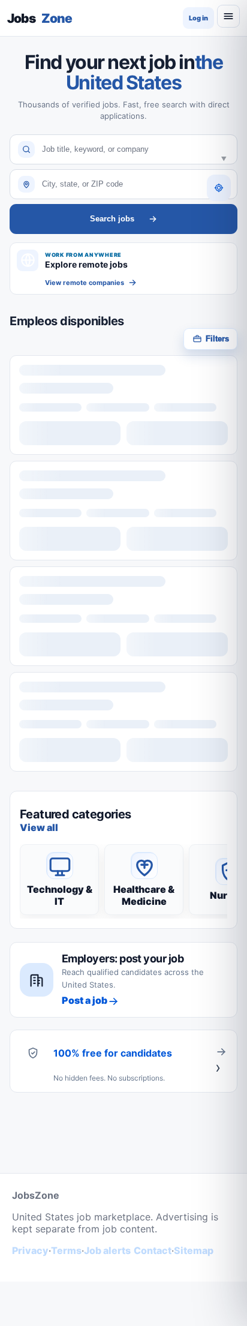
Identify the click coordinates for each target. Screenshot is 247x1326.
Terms (66, 1250)
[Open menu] (228, 16)
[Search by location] (219, 188)
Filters (217, 338)
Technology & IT (59, 895)
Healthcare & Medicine (143, 895)
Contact (152, 1250)
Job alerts (107, 1250)
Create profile (221, 1061)
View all (39, 827)
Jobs (39, 18)
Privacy (30, 1250)
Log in (198, 18)
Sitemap (193, 1250)
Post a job (84, 1000)
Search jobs (112, 218)
